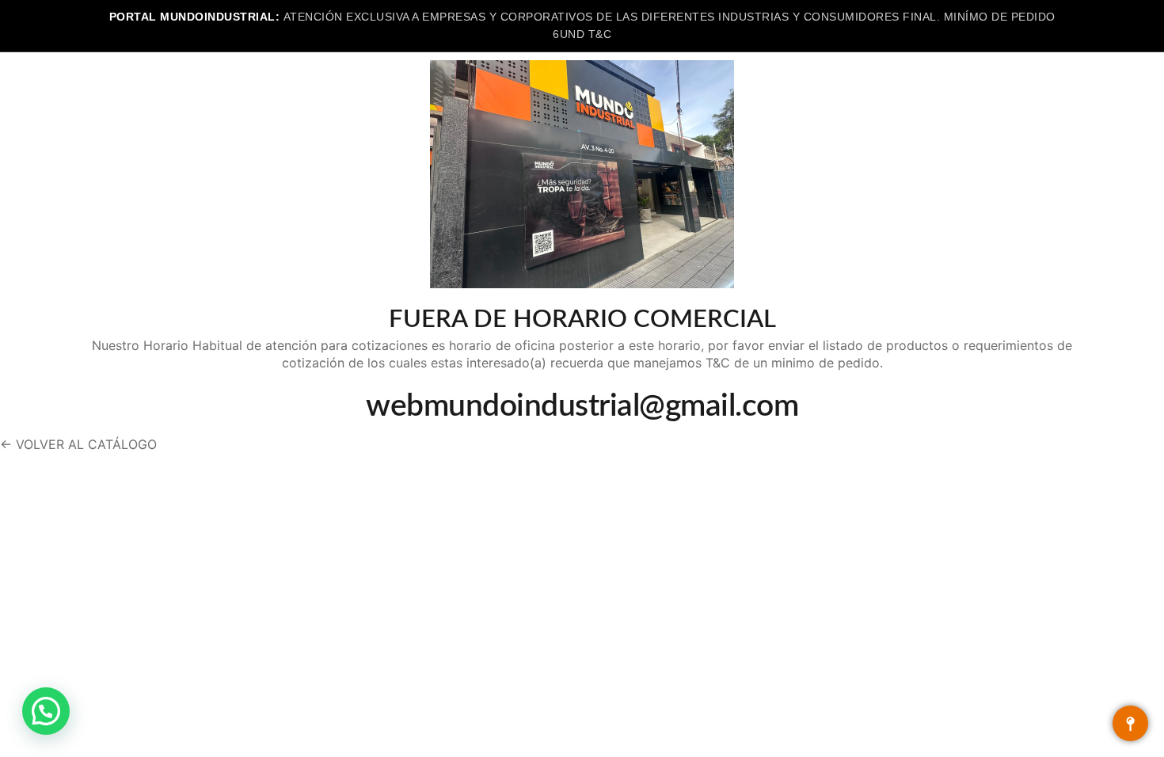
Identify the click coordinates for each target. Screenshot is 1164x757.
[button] (46, 711)
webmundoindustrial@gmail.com (582, 406)
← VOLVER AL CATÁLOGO (78, 444)
